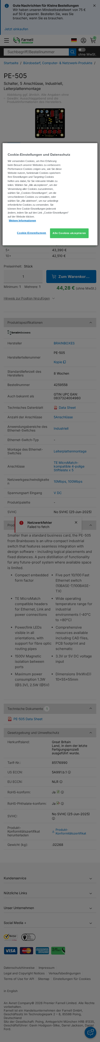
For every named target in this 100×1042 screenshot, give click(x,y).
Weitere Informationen (22, 220)
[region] (50, 194)
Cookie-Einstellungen (31, 232)
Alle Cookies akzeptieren (69, 233)
